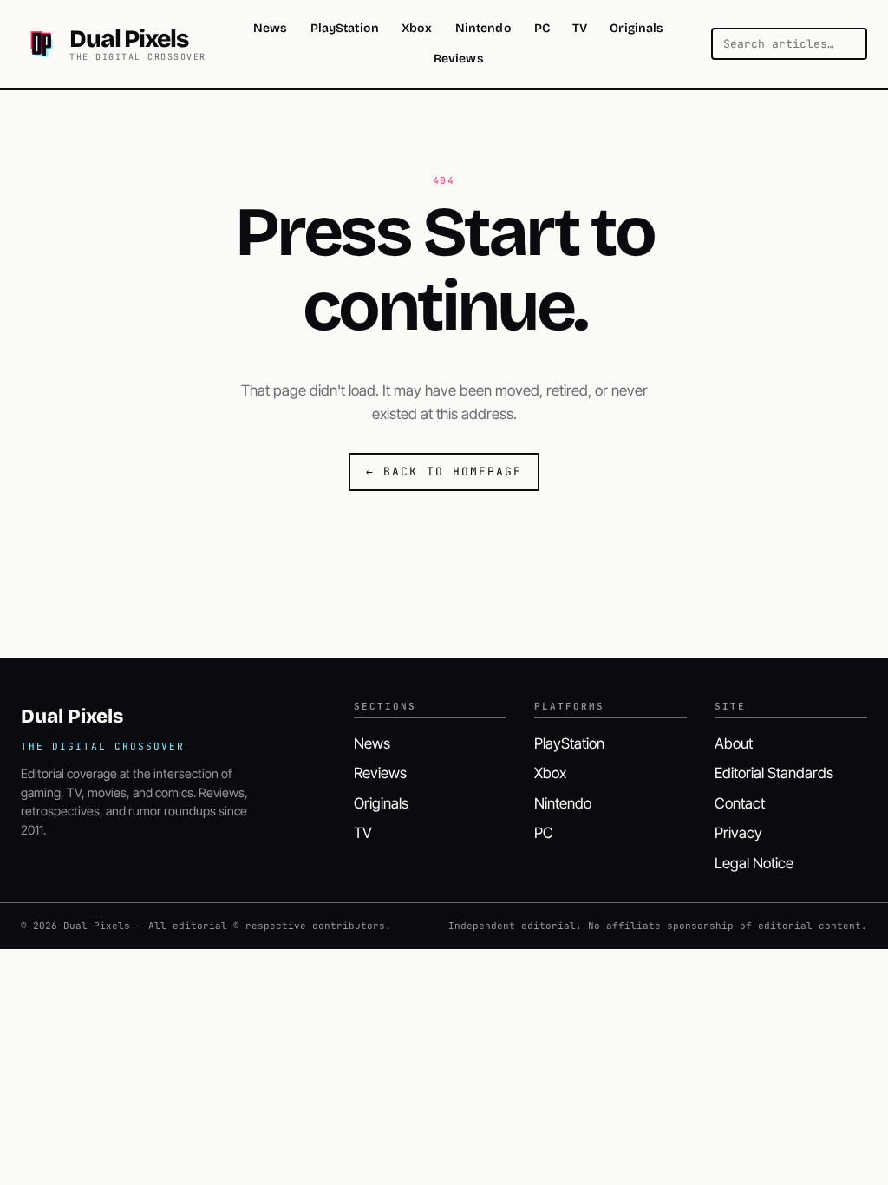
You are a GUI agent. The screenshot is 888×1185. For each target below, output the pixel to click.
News (270, 28)
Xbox (417, 28)
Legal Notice (754, 863)
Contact (740, 803)
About (734, 743)
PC (542, 28)
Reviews (459, 58)
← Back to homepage (443, 471)
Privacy (738, 832)
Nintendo (483, 28)
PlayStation (345, 28)
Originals (636, 28)
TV (579, 28)
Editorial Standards (774, 773)
